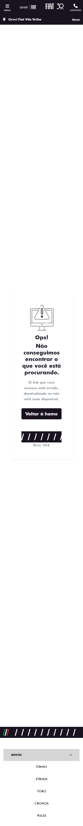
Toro (41, 791)
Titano (41, 767)
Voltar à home (41, 414)
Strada (41, 779)
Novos (16, 755)
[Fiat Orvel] (28, 7)
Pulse (41, 815)
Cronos (42, 803)
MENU (7, 10)
